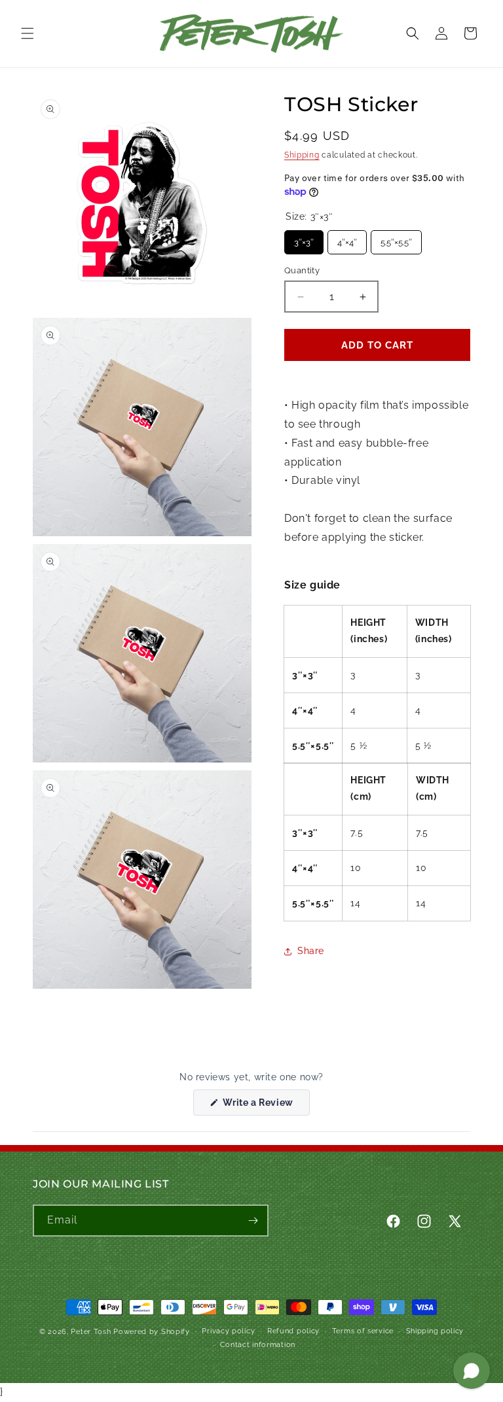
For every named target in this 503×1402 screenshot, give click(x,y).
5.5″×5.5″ (396, 238)
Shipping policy (435, 1331)
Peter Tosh (91, 1331)
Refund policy (293, 1331)
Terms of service (363, 1331)
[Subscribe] (252, 1221)
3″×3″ (303, 238)
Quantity (302, 270)
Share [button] (310, 951)
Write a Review (265, 1106)
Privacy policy (228, 1331)
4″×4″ (347, 238)
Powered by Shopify (151, 1331)
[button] (27, 33)
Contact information (257, 1345)
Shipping (302, 155)
